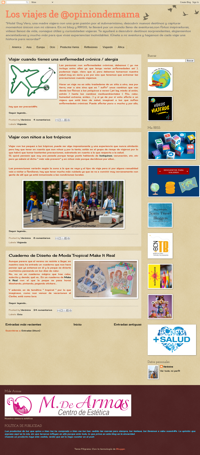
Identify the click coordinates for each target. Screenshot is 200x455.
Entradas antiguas (127, 324)
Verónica (168, 366)
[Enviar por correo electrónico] (56, 120)
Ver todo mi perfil (170, 371)
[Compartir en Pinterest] (68, 120)
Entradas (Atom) (31, 330)
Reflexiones (91, 47)
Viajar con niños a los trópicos (40, 137)
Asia (28, 47)
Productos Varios (69, 47)
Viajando (108, 47)
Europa (41, 47)
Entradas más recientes (23, 324)
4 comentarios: (42, 119)
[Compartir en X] (62, 120)
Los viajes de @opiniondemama (72, 14)
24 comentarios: (43, 310)
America (16, 47)
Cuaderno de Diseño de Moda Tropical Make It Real (62, 255)
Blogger (120, 449)
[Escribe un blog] (59, 120)
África (121, 47)
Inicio (78, 324)
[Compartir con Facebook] (65, 120)
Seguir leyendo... (18, 113)
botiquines (106, 155)
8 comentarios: (42, 238)
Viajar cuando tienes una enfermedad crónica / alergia (63, 59)
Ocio (52, 47)
